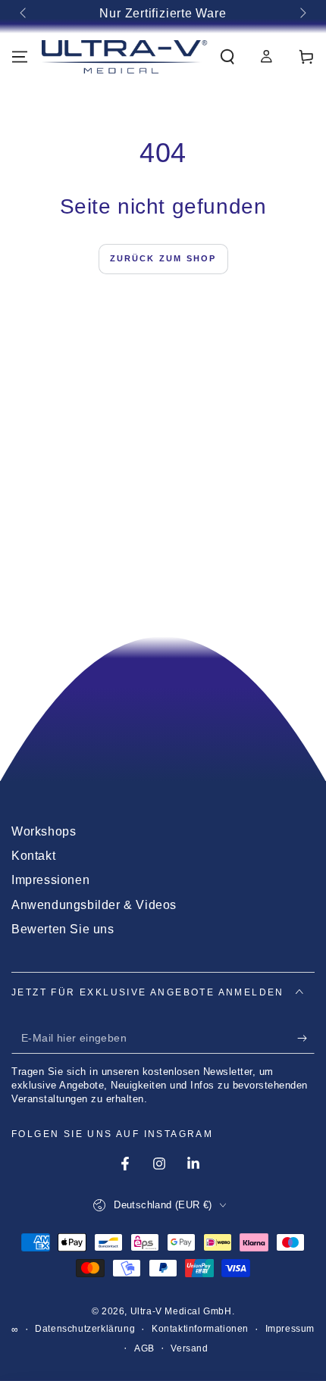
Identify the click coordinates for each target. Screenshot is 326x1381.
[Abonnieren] (306, 1038)
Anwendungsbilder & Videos (94, 904)
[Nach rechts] (302, 13)
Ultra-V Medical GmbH (181, 1311)
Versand (189, 1348)
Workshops (43, 831)
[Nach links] (24, 13)
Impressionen (50, 879)
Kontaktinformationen (200, 1328)
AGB (144, 1348)
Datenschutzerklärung (85, 1328)
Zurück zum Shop (163, 258)
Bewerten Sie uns (62, 929)
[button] (227, 57)
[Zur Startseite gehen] (125, 56)
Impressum (290, 1328)
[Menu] (19, 57)
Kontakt (33, 855)
